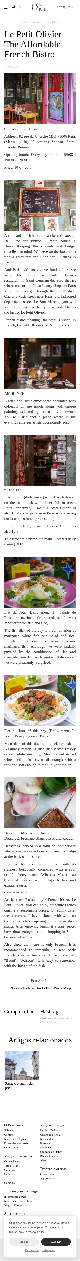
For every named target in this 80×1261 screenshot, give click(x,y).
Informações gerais (15, 1196)
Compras (9, 1170)
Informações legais (15, 1139)
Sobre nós (10, 1130)
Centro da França (50, 1134)
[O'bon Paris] (38, 7)
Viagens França (52, 1125)
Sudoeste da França (51, 1151)
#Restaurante (46, 1018)
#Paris (43, 1022)
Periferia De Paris (50, 1130)
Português (64, 7)
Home (23, 22)
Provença (45, 1147)
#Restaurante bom (63, 1018)
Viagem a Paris (35, 22)
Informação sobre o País (18, 1201)
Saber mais (48, 1250)
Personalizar (32, 1250)
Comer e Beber (52, 22)
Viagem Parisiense (18, 1156)
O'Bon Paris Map (56, 988)
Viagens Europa (13, 1205)
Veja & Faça (11, 1165)
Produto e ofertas (53, 1169)
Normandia (46, 1139)
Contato (9, 1134)
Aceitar (56, 1241)
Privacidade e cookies (16, 1143)
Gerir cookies (12, 1147)
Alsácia (44, 1160)
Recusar (24, 1241)
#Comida (51, 1022)
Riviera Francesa (49, 1156)
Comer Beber (11, 1161)
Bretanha (45, 1143)
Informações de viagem (22, 1191)
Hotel (7, 1174)
